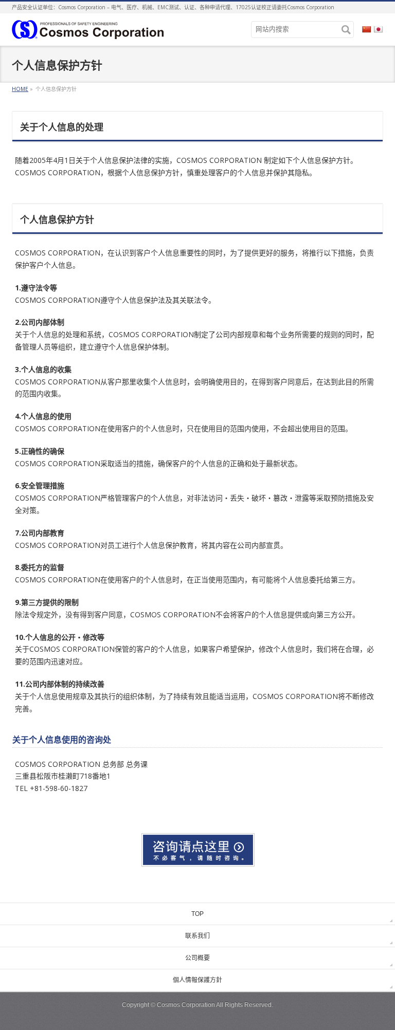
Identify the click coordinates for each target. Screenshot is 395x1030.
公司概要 (197, 958)
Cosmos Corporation (186, 1004)
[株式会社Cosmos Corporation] (88, 28)
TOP (197, 913)
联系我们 (197, 936)
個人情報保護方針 (197, 980)
